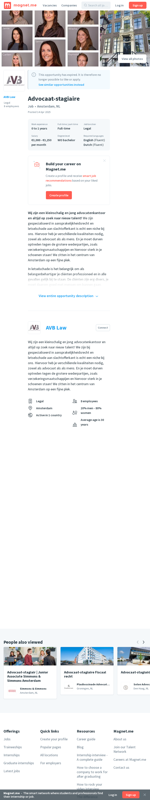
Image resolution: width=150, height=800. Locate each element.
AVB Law (9, 97)
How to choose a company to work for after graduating (92, 772)
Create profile (58, 195)
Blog (80, 747)
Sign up (138, 5)
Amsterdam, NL (48, 106)
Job (31, 106)
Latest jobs (12, 771)
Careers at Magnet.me (129, 759)
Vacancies (50, 5)
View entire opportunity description (66, 296)
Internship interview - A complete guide (92, 757)
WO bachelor (66, 140)
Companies (69, 5)
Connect (103, 327)
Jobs (7, 739)
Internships (12, 755)
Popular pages (50, 747)
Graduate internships (19, 763)
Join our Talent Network (124, 749)
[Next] (143, 642)
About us (119, 739)
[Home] (20, 5)
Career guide (86, 739)
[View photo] (50, 38)
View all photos (132, 59)
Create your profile (54, 739)
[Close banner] (104, 161)
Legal (87, 128)
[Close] (144, 795)
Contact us (121, 767)
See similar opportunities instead (61, 85)
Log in (119, 5)
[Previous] (138, 642)
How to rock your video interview (89, 786)
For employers (50, 763)
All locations (49, 755)
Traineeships (13, 747)
